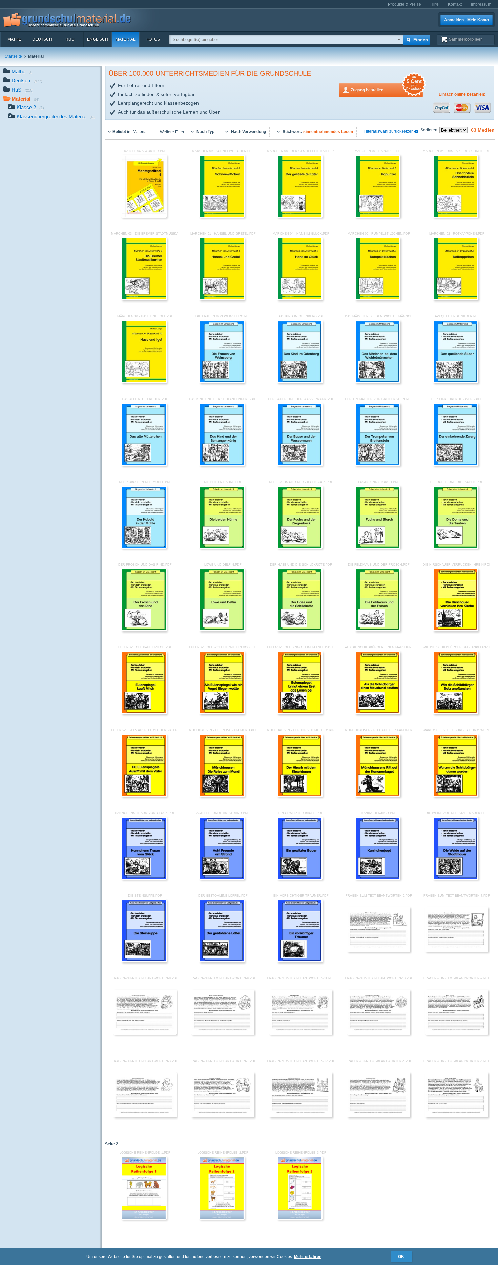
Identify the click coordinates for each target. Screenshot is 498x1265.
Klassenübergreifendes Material (57, 116)
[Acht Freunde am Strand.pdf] (222, 878)
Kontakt (455, 4)
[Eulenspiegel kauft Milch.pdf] (144, 713)
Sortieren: (429, 130)
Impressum (481, 4)
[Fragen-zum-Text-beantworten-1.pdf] (222, 1116)
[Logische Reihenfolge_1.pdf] (144, 1218)
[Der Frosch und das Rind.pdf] (144, 630)
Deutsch (42, 39)
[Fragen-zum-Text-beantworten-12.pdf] (300, 1116)
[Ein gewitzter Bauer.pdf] (300, 878)
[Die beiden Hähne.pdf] (222, 547)
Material (126, 39)
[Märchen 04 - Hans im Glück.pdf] (300, 299)
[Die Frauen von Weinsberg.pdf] (222, 382)
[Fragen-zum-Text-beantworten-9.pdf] (222, 1033)
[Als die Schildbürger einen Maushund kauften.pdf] (377, 713)
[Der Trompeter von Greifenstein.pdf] (377, 464)
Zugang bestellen (386, 87)
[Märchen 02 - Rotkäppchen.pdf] (455, 299)
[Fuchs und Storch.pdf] (377, 547)
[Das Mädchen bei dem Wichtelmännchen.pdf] (377, 382)
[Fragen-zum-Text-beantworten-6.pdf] (378, 950)
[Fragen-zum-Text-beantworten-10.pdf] (378, 1033)
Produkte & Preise (404, 4)
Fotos (153, 39)
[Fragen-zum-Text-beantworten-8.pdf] (145, 1033)
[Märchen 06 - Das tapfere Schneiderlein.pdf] (455, 216)
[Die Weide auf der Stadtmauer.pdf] (455, 878)
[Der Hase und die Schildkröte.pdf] (300, 630)
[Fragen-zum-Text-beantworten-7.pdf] (456, 950)
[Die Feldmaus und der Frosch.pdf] (377, 630)
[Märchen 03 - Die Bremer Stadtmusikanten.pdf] (144, 299)
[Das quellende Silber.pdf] (455, 382)
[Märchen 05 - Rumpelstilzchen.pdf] (377, 299)
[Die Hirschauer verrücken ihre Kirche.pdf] (455, 630)
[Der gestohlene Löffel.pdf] (222, 961)
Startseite (13, 56)
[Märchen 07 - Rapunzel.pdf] (377, 216)
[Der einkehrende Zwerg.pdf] (455, 464)
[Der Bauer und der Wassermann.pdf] (300, 464)
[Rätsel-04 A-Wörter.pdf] (144, 216)
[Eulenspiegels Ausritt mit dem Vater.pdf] (144, 795)
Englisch (97, 39)
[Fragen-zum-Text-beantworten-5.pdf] (378, 1116)
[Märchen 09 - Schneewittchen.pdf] (222, 216)
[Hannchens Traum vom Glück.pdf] (144, 878)
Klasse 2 (30, 107)
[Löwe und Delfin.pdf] (222, 630)
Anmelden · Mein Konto (466, 20)
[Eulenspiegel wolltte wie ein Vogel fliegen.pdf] (222, 713)
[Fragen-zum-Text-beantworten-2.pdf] (456, 1033)
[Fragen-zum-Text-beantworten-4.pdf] (456, 1116)
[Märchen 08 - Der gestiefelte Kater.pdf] (300, 216)
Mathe (14, 39)
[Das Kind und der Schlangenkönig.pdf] (222, 464)
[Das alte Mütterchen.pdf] (144, 464)
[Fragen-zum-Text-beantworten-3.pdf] (145, 1116)
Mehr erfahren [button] (307, 1256)
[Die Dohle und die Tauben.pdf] (455, 547)
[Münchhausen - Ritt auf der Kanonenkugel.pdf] (377, 795)
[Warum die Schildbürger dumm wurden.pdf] (455, 795)
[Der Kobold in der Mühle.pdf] (144, 547)
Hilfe (434, 4)
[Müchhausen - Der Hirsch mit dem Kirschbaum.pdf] (300, 795)
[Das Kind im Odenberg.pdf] (300, 382)
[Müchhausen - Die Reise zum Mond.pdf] (222, 795)
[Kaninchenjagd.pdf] (377, 878)
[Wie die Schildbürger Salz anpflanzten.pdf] (455, 713)
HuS (69, 39)
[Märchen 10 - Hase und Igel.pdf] (144, 382)
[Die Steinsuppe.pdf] (144, 961)
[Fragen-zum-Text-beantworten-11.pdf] (300, 1033)
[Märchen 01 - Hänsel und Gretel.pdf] (222, 299)
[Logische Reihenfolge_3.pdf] (300, 1218)
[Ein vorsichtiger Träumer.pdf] (300, 961)
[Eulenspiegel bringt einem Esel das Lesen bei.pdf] (300, 713)
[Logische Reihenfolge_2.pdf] (222, 1218)
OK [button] (401, 1256)
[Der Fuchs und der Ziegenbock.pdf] (300, 547)
